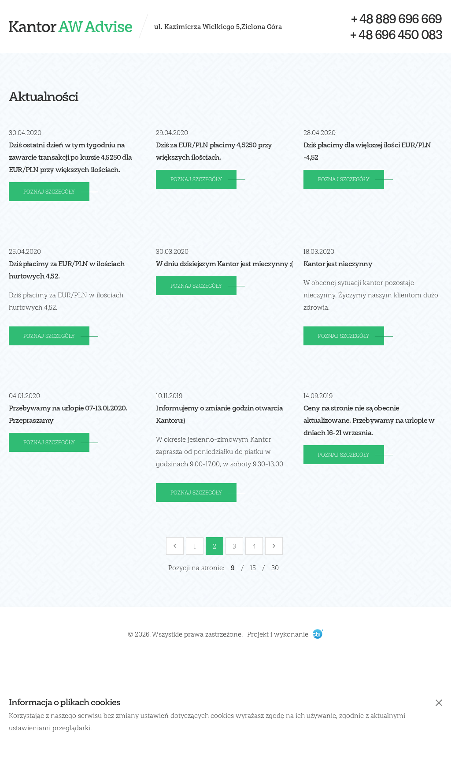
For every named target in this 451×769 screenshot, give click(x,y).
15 (253, 567)
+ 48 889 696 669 (396, 18)
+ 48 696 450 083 (396, 34)
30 (275, 567)
